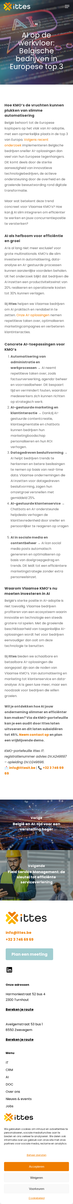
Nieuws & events (19, 1099)
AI (36, 24)
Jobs (9, 1106)
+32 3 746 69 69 (19, 939)
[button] (67, 6)
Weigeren (36, 1177)
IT (7, 1062)
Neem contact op (34, 734)
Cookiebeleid (37, 1198)
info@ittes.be (18, 932)
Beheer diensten (36, 1155)
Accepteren (36, 1166)
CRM (9, 1070)
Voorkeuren (36, 1188)
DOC (9, 1084)
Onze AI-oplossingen (33, 315)
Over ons (13, 1091)
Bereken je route (19, 1009)
